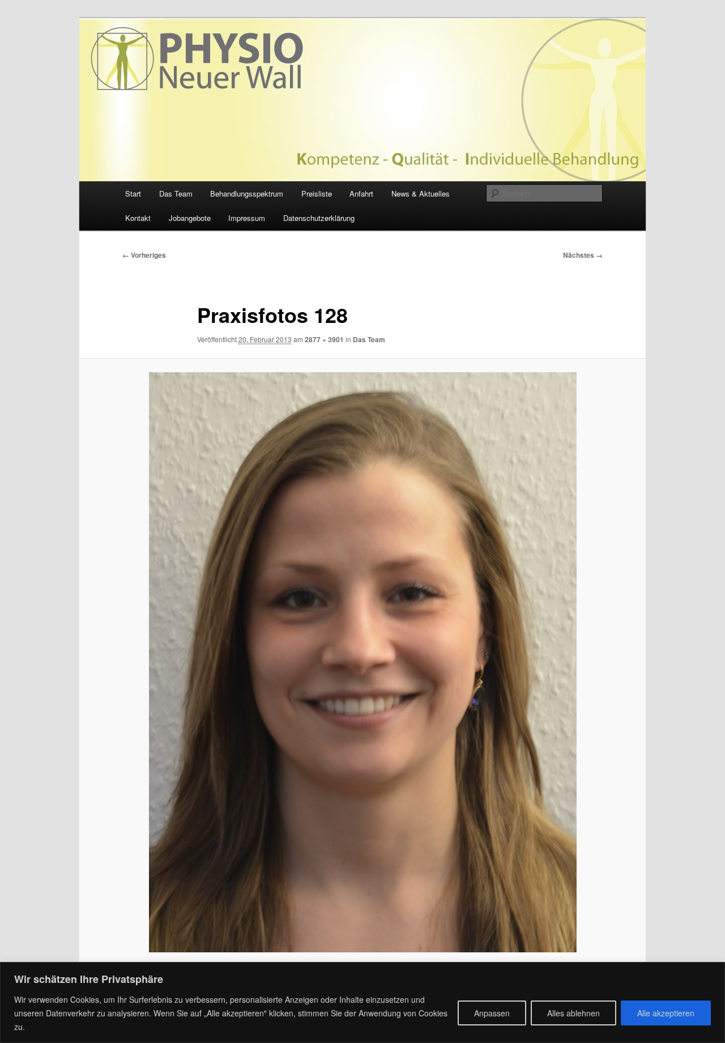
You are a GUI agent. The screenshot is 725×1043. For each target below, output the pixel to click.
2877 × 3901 (324, 339)
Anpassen (492, 1013)
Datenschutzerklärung (319, 217)
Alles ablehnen (573, 1013)
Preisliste (316, 193)
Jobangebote (190, 217)
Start (133, 193)
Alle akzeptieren (665, 1013)
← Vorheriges (144, 255)
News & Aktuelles (420, 193)
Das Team (176, 193)
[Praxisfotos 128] (362, 662)
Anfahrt (361, 193)
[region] (362, 1002)
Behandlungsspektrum (246, 193)
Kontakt (138, 217)
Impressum (246, 217)
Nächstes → (583, 255)
